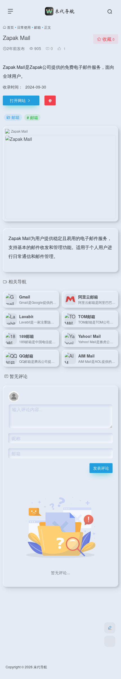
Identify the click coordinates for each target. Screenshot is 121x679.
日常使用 (24, 27)
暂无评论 (19, 376)
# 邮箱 (32, 117)
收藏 (108, 39)
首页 (10, 27)
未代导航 (40, 666)
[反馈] (50, 100)
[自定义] (109, 627)
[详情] (56, 299)
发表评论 (101, 468)
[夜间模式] (109, 641)
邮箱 (37, 27)
